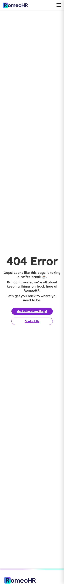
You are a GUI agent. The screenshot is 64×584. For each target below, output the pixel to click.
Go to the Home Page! (32, 311)
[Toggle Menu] (58, 5)
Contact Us (32, 321)
